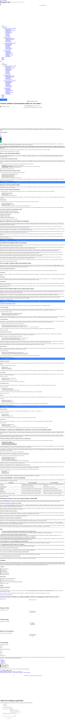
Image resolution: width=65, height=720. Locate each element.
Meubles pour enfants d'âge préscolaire (9, 28)
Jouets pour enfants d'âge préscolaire (9, 43)
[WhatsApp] (32, 142)
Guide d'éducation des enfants (33, 101)
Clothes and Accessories (9, 54)
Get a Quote (3, 99)
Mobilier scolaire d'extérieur (10, 39)
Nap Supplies (8, 55)
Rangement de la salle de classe (10, 30)
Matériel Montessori (9, 81)
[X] (32, 139)
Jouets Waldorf (8, 45)
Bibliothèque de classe (9, 69)
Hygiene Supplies (8, 52)
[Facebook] (32, 137)
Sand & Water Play (8, 77)
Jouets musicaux (8, 49)
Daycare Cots (8, 35)
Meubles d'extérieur (7, 37)
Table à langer (8, 36)
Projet (3, 58)
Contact (3, 96)
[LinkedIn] (32, 140)
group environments (25, 228)
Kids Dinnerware (8, 56)
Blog (2, 97)
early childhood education (56, 265)
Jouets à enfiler (8, 78)
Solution (3, 57)
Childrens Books (8, 51)
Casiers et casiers (8, 68)
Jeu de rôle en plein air (9, 41)
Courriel (4, 705)
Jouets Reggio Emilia (9, 82)
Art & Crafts (7, 34)
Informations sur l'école (6, 713)
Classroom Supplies (7, 50)
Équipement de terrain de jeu (10, 38)
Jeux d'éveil (7, 33)
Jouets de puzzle (8, 47)
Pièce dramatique (8, 32)
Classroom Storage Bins (9, 53)
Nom (3, 704)
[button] (1, 4)
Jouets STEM (8, 46)
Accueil (3, 25)
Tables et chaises (8, 29)
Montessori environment (6, 500)
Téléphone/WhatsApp (6, 707)
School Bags (8, 91)
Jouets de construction (9, 48)
